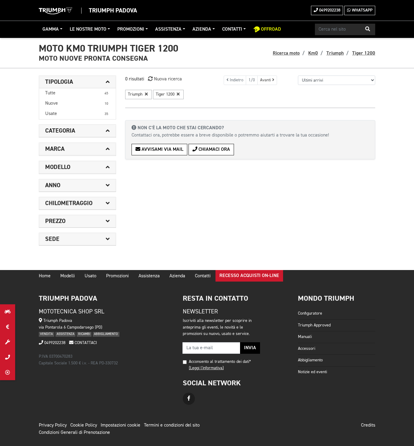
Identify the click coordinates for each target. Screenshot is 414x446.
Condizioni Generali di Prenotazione (74, 432)
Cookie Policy (83, 425)
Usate (76, 113)
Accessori (306, 348)
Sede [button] (52, 239)
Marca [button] (55, 149)
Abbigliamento (310, 360)
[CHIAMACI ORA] (7, 357)
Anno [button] (52, 185)
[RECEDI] (7, 372)
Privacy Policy (53, 425)
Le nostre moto (88, 29)
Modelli (67, 276)
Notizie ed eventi (312, 372)
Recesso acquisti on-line (249, 275)
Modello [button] (57, 167)
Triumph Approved (314, 325)
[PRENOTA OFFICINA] (7, 342)
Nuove (76, 103)
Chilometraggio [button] (68, 203)
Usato (90, 276)
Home (45, 276)
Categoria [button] (60, 130)
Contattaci (85, 343)
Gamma (50, 29)
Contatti (232, 29)
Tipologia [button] (59, 82)
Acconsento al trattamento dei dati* (220, 362)
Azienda (201, 29)
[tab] (77, 82)
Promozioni (130, 29)
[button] (367, 29)
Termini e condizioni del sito (172, 425)
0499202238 (329, 10)
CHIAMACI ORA (213, 149)
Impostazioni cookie (120, 425)
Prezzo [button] (55, 221)
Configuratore (310, 313)
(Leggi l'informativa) (206, 368)
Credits (368, 425)
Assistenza (168, 29)
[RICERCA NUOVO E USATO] (7, 311)
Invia (250, 348)
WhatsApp (361, 10)
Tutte (76, 93)
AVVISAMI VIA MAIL (161, 149)
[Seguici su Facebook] (189, 399)
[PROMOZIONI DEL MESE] (7, 327)
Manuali (305, 337)
